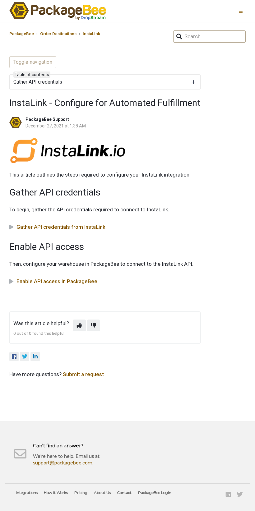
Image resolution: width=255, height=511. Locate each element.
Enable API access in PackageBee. (57, 281)
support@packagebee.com (62, 463)
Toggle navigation (32, 62)
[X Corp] (24, 356)
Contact (124, 492)
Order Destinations (58, 33)
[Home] (57, 11)
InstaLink (91, 33)
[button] (242, 11)
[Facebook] (14, 356)
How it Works (56, 492)
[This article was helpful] (79, 325)
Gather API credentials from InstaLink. (61, 227)
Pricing (80, 492)
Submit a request (83, 374)
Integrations (27, 492)
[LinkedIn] (35, 356)
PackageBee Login (154, 492)
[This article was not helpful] (93, 325)
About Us (102, 492)
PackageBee (21, 33)
